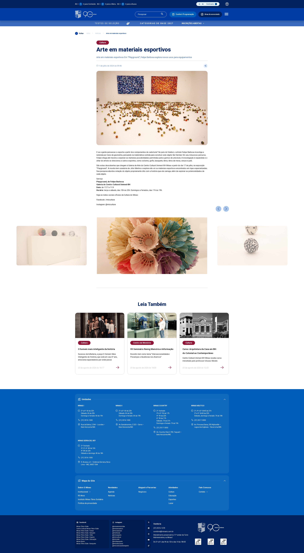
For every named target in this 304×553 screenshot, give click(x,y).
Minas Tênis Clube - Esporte (85, 537)
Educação (172, 495)
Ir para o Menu (106, 4)
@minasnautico (117, 528)
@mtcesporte (116, 535)
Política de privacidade (87, 503)
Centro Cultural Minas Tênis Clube (87, 528)
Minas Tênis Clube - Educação (86, 539)
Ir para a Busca (126, 4)
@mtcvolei (115, 539)
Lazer (171, 503)
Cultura (102, 42)
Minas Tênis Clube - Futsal (85, 531)
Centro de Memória (142, 343)
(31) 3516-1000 (87, 420)
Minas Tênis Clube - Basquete (86, 543)
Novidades (113, 487)
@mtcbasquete (117, 541)
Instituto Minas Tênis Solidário (90, 499)
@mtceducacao (117, 543)
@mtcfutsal (116, 533)
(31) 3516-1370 (159, 528)
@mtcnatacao (117, 531)
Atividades (173, 487)
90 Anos (81, 495)
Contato (202, 492)
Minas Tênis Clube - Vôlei (84, 535)
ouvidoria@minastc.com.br (163, 531)
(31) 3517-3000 (200, 420)
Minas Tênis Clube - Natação (85, 533)
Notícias (98, 33)
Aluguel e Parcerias (147, 487)
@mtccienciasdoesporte (120, 546)
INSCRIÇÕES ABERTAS (192, 23)
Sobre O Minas (84, 487)
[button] (218, 209)
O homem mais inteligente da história (96, 349)
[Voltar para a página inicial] (211, 527)
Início (88, 33)
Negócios (142, 492)
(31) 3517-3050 (162, 428)
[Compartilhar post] (206, 66)
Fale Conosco (205, 487)
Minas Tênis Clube (82, 526)
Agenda (111, 492)
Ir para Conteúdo (85, 4)
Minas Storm (80, 541)
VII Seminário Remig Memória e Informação (151, 349)
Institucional (83, 492)
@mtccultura (116, 537)
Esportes (172, 499)
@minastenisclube (118, 526)
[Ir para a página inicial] (85, 14)
